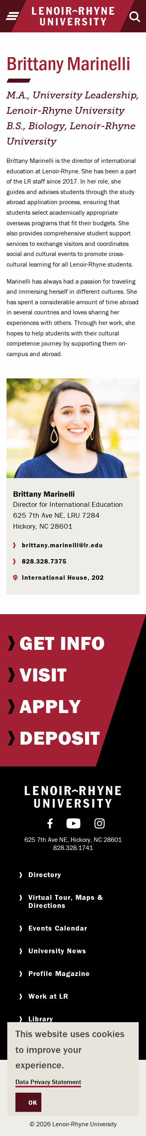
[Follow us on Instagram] (99, 825)
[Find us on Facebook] (50, 825)
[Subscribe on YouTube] (74, 825)
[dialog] (73, 1069)
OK (32, 1102)
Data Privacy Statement (48, 1082)
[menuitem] (73, 643)
